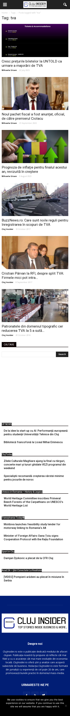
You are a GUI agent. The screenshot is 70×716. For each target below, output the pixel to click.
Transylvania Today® (13, 517)
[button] (65, 4)
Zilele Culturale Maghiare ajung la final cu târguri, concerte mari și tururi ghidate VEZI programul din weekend (35, 464)
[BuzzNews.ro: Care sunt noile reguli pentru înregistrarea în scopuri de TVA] (35, 199)
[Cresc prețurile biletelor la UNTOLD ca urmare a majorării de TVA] (35, 40)
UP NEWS (7, 424)
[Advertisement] (35, 391)
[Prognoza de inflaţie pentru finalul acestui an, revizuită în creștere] (35, 146)
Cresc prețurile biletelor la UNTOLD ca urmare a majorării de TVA (32, 63)
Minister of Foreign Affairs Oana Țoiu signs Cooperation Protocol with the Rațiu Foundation (33, 537)
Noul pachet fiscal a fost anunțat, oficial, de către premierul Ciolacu (33, 116)
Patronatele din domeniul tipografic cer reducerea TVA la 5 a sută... (32, 328)
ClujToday (7, 454)
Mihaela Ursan (9, 70)
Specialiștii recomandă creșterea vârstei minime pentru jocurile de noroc (34, 477)
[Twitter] (43, 695)
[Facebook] (26, 695)
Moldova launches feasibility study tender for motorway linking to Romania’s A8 (32, 526)
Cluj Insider (7, 229)
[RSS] (35, 695)
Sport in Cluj (8, 551)
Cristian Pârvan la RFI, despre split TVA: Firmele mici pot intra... (33, 275)
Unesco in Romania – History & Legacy (22, 491)
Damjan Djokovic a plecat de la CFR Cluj (28, 558)
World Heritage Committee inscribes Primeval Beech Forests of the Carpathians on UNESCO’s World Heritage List (33, 502)
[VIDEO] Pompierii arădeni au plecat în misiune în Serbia (34, 578)
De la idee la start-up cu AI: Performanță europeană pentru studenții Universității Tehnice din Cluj (36, 432)
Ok (35, 711)
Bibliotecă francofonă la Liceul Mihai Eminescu (33, 442)
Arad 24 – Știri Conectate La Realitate (22, 570)
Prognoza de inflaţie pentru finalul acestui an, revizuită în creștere (34, 169)
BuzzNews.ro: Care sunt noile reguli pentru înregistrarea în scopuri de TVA (35, 222)
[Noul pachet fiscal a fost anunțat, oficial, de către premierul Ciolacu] (35, 93)
